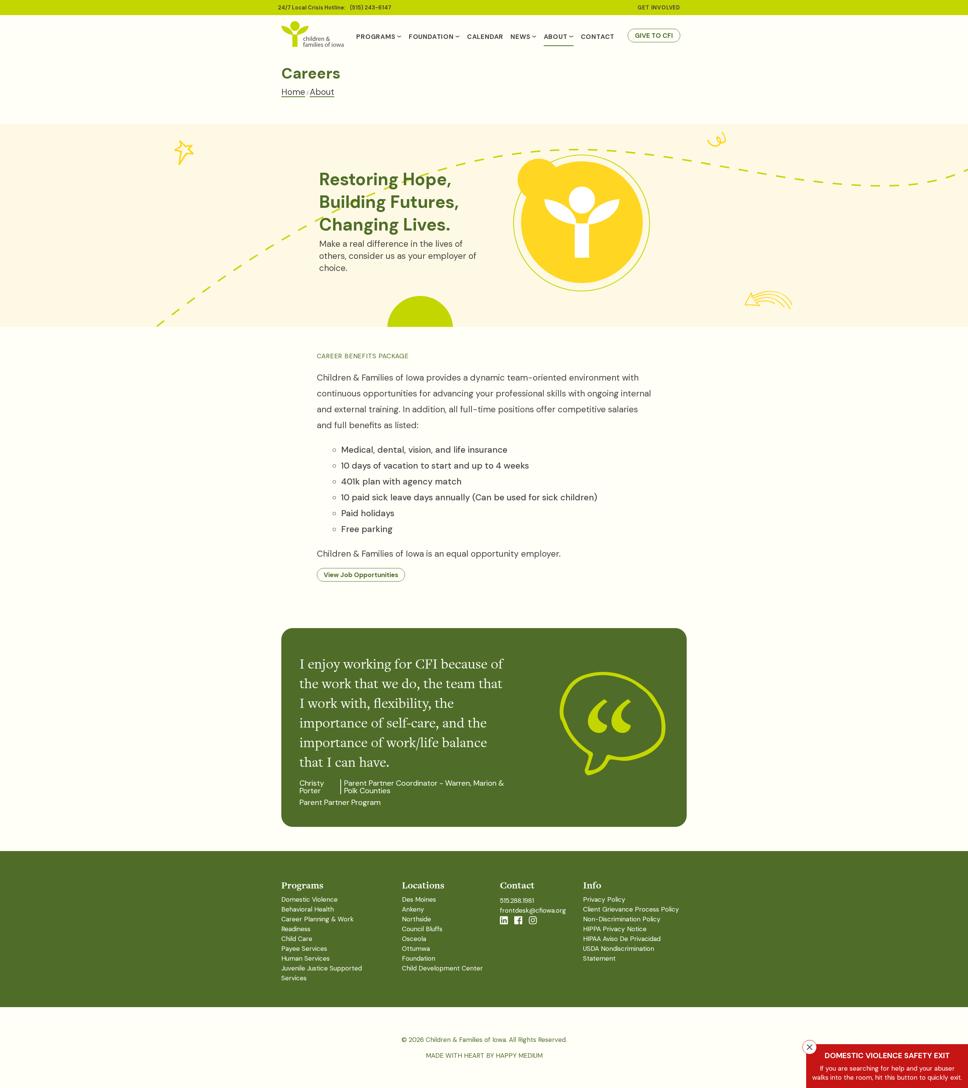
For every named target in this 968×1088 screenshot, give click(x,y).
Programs (375, 37)
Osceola (414, 939)
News (520, 37)
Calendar (485, 37)
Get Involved (659, 7)
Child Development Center (442, 968)
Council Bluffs (422, 929)
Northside (416, 919)
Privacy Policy (604, 899)
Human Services (305, 958)
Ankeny (413, 909)
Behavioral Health (307, 909)
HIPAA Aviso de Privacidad (622, 939)
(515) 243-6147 (370, 7)
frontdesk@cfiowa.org (533, 910)
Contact (598, 37)
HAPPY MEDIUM (519, 1055)
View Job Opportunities (361, 575)
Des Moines (419, 899)
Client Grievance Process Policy (631, 909)
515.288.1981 (517, 900)
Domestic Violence (309, 899)
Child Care (296, 939)
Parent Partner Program (340, 802)
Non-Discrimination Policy (622, 919)
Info (592, 885)
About (556, 37)
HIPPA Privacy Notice (615, 929)
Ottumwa (416, 948)
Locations (423, 885)
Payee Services (304, 948)
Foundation (431, 37)
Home (293, 92)
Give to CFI (654, 35)
